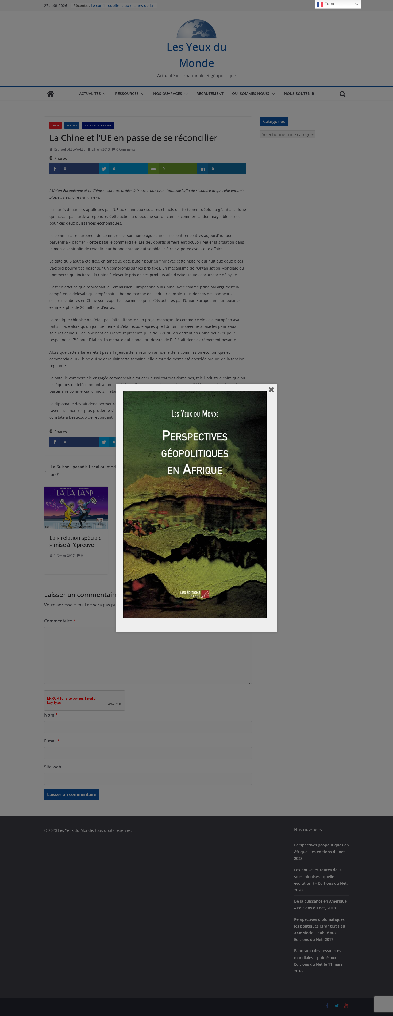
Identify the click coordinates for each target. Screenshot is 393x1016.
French (330, 4)
